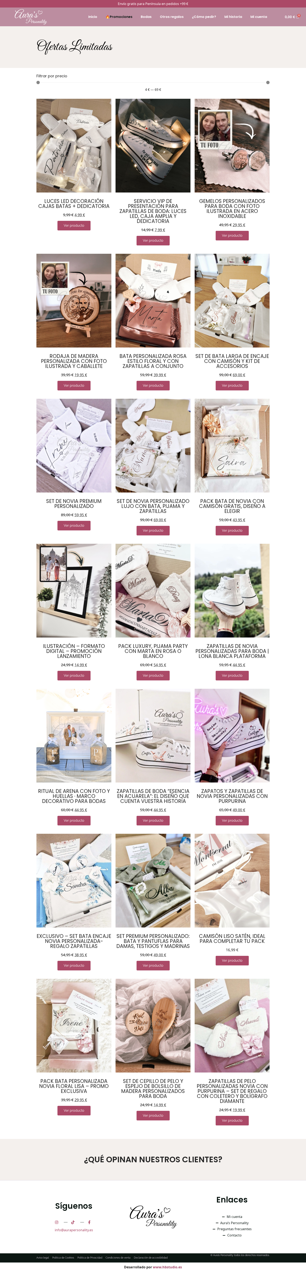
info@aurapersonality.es (74, 1230)
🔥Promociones (119, 16)
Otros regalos (172, 16)
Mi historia (233, 16)
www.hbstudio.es (167, 1267)
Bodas (146, 16)
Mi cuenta (258, 16)
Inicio (92, 16)
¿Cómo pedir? (204, 16)
